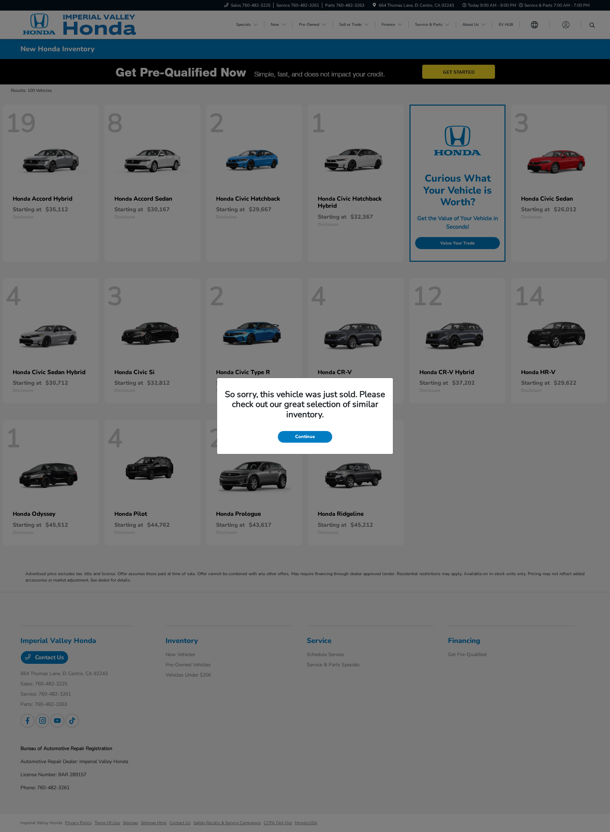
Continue (305, 436)
